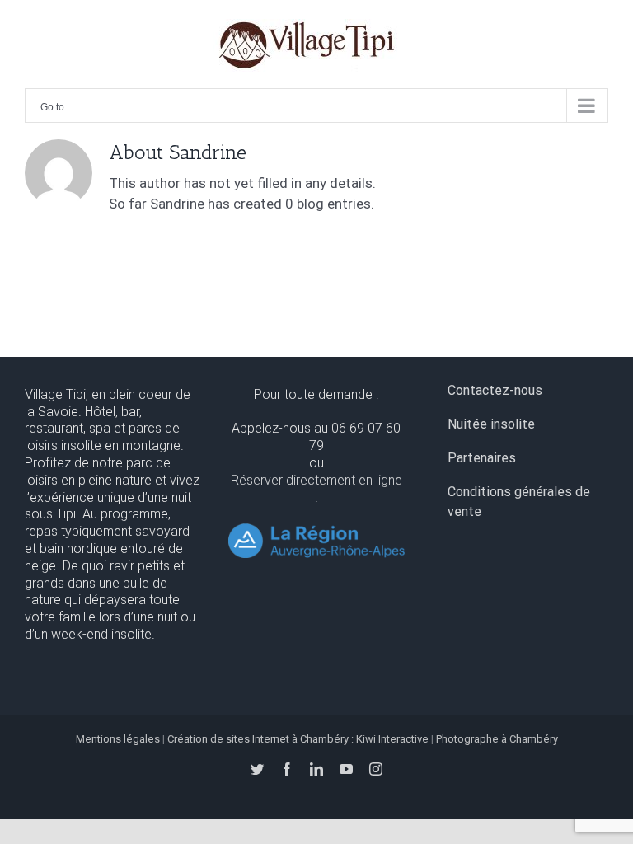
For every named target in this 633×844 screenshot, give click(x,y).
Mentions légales (118, 739)
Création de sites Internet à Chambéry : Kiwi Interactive (298, 739)
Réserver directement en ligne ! (316, 488)
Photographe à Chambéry (497, 739)
